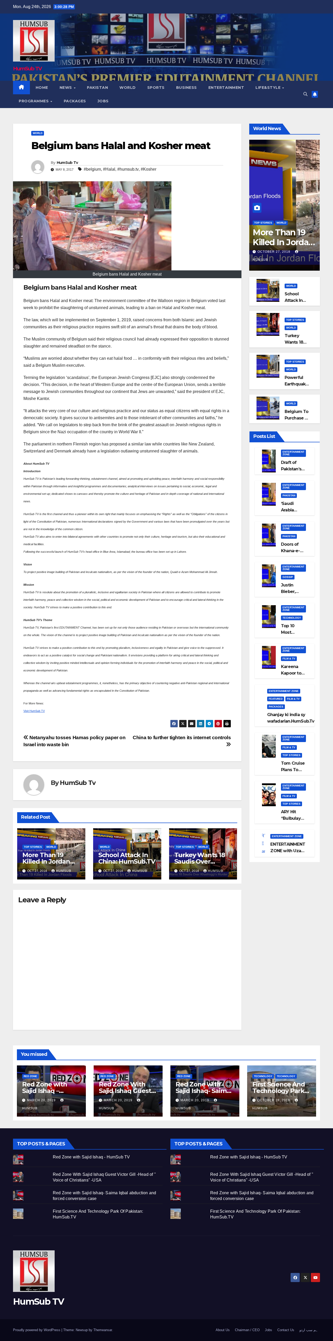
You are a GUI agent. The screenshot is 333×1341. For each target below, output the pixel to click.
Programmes (34, 101)
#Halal (109, 169)
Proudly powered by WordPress (37, 1330)
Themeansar (102, 1330)
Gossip (288, 577)
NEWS (66, 87)
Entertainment (226, 87)
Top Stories (33, 846)
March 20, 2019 (42, 1100)
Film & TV (289, 658)
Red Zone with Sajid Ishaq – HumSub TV (44, 1090)
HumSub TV (27, 68)
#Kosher (148, 169)
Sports (156, 87)
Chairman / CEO (247, 1330)
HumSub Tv (67, 162)
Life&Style (268, 87)
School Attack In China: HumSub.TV (126, 858)
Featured (276, 698)
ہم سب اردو (308, 1330)
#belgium (92, 169)
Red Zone (30, 1076)
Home (42, 87)
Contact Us (285, 1330)
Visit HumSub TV (34, 710)
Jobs (103, 101)
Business (186, 87)
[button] (305, 94)
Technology (292, 617)
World (127, 87)
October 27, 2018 (274, 251)
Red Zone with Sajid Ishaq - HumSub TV (91, 1157)
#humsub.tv (128, 169)
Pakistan (97, 87)
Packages (75, 101)
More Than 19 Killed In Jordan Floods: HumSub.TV (283, 247)
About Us (223, 1330)
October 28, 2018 (274, 1100)
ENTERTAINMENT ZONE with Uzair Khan (287, 851)
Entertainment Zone (293, 453)
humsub (63, 871)
